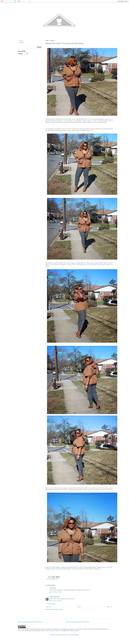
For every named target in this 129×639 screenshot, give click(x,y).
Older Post (109, 606)
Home (79, 606)
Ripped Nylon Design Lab (62, 634)
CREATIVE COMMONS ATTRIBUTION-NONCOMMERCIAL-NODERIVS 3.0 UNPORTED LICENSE (64, 629)
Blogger (77, 634)
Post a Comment (51, 603)
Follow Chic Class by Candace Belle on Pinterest (77, 622)
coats (50, 578)
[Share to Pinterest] (59, 577)
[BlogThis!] (54, 577)
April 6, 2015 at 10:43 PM (55, 600)
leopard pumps (67, 568)
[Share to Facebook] (57, 577)
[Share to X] (55, 577)
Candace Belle (53, 596)
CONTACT (21, 42)
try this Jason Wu (107, 567)
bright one (76, 567)
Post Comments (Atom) (57, 609)
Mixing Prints (55, 578)
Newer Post (48, 606)
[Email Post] (49, 576)
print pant (52, 568)
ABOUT (21, 41)
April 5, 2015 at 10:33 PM (55, 592)
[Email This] (52, 577)
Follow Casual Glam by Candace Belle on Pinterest (30, 622)
